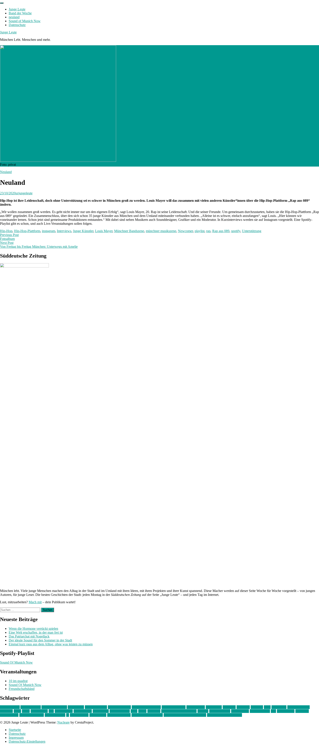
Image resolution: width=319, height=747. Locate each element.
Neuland (6, 172)
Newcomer (185, 231)
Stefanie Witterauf (31, 715)
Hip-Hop (6, 231)
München (153, 711)
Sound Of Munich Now (16, 662)
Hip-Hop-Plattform (27, 231)
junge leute (278, 707)
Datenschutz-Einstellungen (27, 741)
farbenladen (214, 707)
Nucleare (63, 722)
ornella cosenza (219, 711)
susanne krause (55, 715)
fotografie (243, 707)
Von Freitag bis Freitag (147, 715)
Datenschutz (17, 25)
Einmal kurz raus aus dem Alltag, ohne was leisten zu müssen (51, 644)
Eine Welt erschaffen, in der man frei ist (36, 632)
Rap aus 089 (220, 231)
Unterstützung (251, 231)
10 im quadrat (18, 681)
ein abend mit (195, 707)
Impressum (16, 737)
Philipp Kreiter (260, 711)
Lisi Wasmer (39, 711)
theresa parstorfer (119, 715)
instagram (48, 231)
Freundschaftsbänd (22, 689)
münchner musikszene (161, 231)
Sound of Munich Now (25, 21)
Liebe (26, 711)
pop (273, 711)
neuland (14, 17)
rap (208, 231)
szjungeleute (24, 193)
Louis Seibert (83, 711)
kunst (17, 711)
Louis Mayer (103, 231)
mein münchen (120, 711)
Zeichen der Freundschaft (224, 715)
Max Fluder (101, 711)
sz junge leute (79, 715)
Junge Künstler (83, 231)
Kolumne (6, 711)
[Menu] (1, 3)
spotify (235, 231)
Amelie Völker (30, 707)
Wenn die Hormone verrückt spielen (33, 628)
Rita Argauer (285, 711)
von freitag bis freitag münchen (185, 715)
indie (267, 707)
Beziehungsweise (174, 707)
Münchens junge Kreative (179, 711)
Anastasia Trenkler (54, 707)
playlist (199, 231)
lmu (51, 711)
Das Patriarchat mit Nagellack (29, 636)
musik (142, 711)
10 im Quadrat (10, 707)
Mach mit (35, 602)
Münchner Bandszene (129, 231)
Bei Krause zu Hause (146, 707)
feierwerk (229, 707)
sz (67, 715)
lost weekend (64, 711)
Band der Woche (20, 13)
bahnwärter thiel (96, 707)
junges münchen (298, 707)
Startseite (15, 730)
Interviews (64, 231)
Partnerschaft (240, 711)
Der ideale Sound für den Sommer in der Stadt (40, 640)
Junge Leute (17, 9)
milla (134, 711)
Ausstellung (76, 707)
